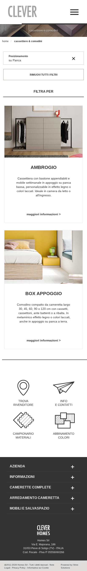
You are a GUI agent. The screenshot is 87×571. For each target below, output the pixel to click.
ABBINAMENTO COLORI (63, 435)
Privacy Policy (18, 568)
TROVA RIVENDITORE (23, 403)
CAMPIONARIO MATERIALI (23, 435)
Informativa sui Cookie (38, 568)
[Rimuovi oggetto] (73, 58)
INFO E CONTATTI (63, 403)
